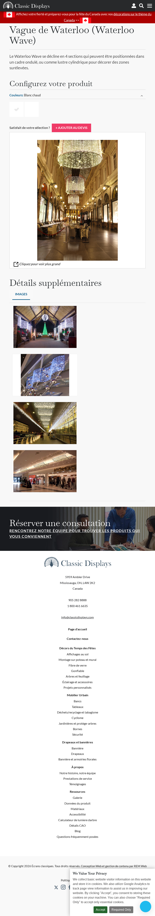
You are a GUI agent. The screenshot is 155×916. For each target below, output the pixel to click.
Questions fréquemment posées (77, 836)
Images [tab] (21, 294)
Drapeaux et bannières (77, 742)
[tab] (77, 95)
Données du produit (77, 803)
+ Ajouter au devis (71, 128)
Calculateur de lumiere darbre (77, 820)
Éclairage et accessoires (77, 682)
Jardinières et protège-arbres (77, 723)
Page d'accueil (77, 629)
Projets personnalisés (77, 687)
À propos (77, 767)
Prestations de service (77, 778)
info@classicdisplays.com (77, 617)
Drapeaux (77, 753)
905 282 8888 (77, 600)
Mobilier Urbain (77, 695)
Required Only (121, 909)
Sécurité (77, 734)
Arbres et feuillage (77, 676)
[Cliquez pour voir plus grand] (77, 200)
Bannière (77, 748)
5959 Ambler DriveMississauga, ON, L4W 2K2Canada (77, 582)
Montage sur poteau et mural (77, 659)
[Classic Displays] (26, 5)
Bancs (77, 701)
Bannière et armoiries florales (77, 759)
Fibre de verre (78, 665)
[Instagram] (63, 887)
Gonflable (77, 671)
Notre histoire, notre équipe (78, 773)
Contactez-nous (77, 638)
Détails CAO (77, 825)
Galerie (77, 797)
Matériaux (77, 809)
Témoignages (77, 784)
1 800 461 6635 (77, 606)
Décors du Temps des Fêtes (77, 648)
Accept (100, 909)
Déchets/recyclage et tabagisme (77, 712)
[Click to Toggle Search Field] (141, 5)
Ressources (77, 791)
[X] (56, 887)
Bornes (77, 729)
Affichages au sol (77, 654)
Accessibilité (77, 814)
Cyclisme (77, 718)
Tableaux (77, 707)
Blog (78, 831)
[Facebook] (69, 887)
